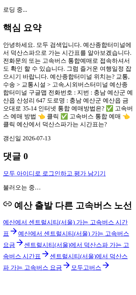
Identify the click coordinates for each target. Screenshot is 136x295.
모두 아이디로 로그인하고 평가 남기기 (54, 173)
